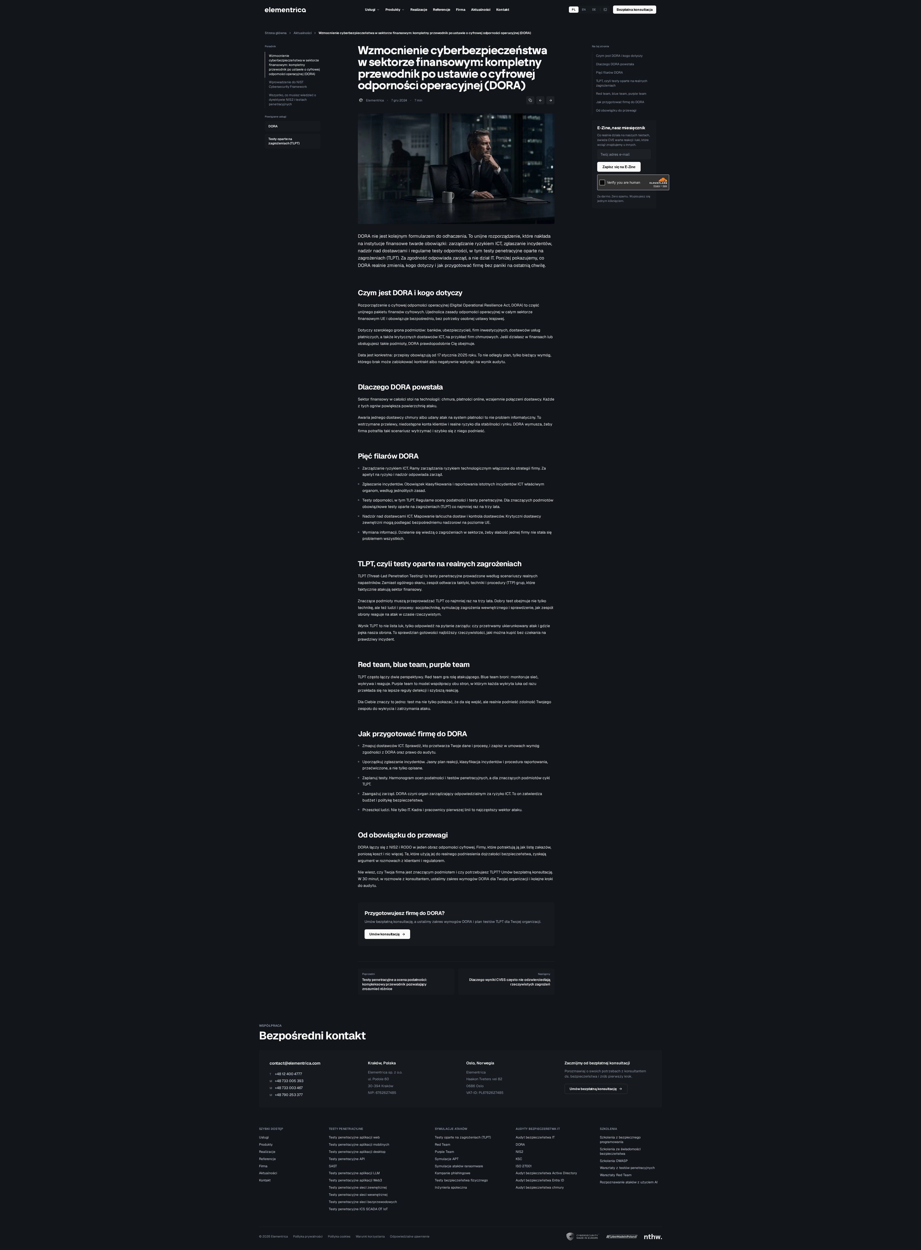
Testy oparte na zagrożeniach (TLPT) (463, 1137)
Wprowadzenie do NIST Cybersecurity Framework (288, 84)
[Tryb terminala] (605, 9)
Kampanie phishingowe (452, 1173)
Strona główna (276, 33)
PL (574, 10)
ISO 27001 (523, 1166)
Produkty (392, 9)
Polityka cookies (339, 1236)
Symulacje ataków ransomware (459, 1166)
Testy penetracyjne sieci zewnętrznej (358, 1187)
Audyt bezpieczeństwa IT (535, 1137)
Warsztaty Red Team (616, 1175)
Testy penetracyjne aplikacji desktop (357, 1152)
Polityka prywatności (308, 1236)
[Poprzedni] (540, 100)
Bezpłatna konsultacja (635, 9)
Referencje (441, 9)
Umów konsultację (384, 934)
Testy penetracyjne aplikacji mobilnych (359, 1144)
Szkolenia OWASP (614, 1161)
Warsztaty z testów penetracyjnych (627, 1168)
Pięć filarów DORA (609, 72)
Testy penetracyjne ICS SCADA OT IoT (358, 1209)
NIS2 (519, 1152)
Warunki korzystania (370, 1236)
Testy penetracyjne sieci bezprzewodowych (363, 1202)
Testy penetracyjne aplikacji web (354, 1137)
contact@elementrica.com (295, 1063)
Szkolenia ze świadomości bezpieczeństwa (620, 1151)
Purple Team (444, 1152)
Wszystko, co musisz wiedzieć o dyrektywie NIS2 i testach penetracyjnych (292, 99)
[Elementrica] (285, 9)
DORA (520, 1144)
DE (594, 10)
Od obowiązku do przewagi (616, 110)
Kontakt (502, 9)
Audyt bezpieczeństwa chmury (540, 1187)
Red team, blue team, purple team (621, 93)
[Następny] (550, 100)
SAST (333, 1166)
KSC (519, 1159)
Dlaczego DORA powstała (615, 64)
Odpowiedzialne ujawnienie (409, 1236)
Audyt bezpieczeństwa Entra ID (540, 1180)
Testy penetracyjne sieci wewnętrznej (358, 1194)
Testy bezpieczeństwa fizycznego (461, 1180)
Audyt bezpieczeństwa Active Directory (546, 1173)
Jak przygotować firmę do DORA (620, 102)
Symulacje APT (447, 1159)
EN (584, 10)
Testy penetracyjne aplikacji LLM (354, 1173)
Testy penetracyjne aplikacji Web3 (355, 1180)
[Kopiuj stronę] (530, 100)
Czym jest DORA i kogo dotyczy (619, 55)
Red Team (442, 1144)
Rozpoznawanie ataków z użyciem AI (629, 1182)
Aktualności (480, 9)
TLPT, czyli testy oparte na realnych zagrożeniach (621, 83)
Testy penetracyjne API (347, 1159)
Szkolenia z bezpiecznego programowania (620, 1139)
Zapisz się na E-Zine (618, 167)
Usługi (370, 9)
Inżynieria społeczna (451, 1187)
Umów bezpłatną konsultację (593, 1089)
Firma (460, 9)
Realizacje (418, 9)
